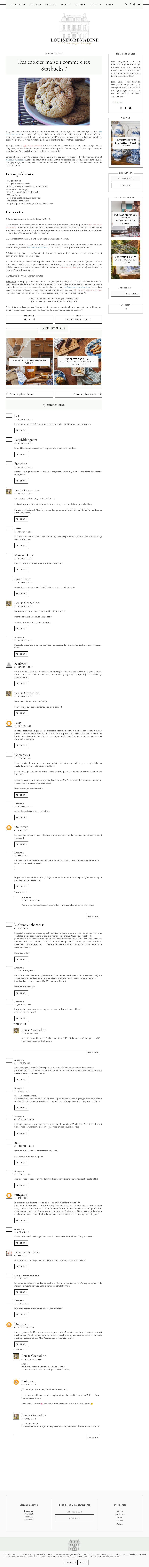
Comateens (22, 755)
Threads (29, 1516)
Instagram (28, 1511)
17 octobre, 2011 (23, 640)
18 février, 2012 (22, 758)
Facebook (28, 1519)
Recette (87, 319)
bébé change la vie (26, 1252)
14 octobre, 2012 (23, 807)
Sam (17, 1142)
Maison (120, 1520)
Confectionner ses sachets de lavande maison (126, 260)
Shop (109, 4)
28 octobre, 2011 (23, 667)
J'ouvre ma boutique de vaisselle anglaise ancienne (125, 143)
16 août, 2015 (21, 1304)
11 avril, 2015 (21, 1232)
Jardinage (120, 1514)
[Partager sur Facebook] (30, 319)
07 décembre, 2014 (24, 1119)
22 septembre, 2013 (24, 971)
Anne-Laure (22, 579)
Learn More (69, 1563)
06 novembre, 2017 (31, 1359)
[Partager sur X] (25, 319)
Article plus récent (21, 394)
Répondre (21, 430)
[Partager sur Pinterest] (34, 319)
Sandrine (20, 463)
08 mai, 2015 (20, 1256)
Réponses (21, 892)
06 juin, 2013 (21, 928)
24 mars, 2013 (21, 856)
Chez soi (35, 4)
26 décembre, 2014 (24, 1146)
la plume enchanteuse (29, 925)
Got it (83, 1563)
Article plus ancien (86, 394)
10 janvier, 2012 (22, 726)
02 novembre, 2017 (24, 1327)
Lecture (79, 4)
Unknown (21, 827)
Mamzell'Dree (24, 555)
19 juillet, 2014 (22, 1091)
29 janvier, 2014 (22, 1005)
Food (78, 319)
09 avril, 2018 (29, 1385)
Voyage (65, 4)
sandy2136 (21, 1194)
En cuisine (51, 4)
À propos (95, 4)
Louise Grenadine (26, 490)
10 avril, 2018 (29, 1419)
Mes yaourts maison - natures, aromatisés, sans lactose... (125, 219)
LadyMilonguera (25, 440)
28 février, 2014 (22, 1063)
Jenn (17, 528)
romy (18, 722)
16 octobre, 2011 (23, 532)
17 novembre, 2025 (31, 900)
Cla (16, 416)
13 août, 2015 (21, 1278)
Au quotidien (17, 4)
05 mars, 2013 (21, 830)
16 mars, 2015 (21, 1198)
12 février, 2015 (22, 1174)
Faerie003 (20, 663)
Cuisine (70, 319)
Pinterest (29, 1513)
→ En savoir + (117, 102)
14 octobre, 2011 (23, 419)
